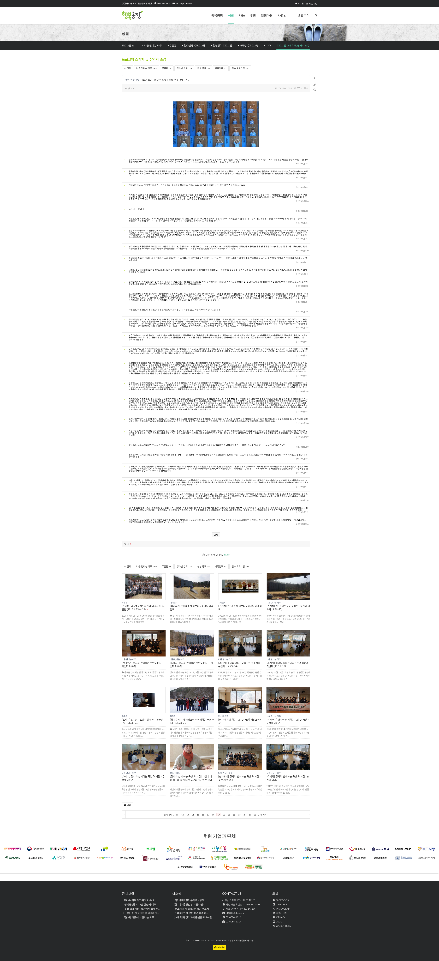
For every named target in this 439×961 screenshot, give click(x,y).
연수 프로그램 (240, 68)
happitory (129, 88)
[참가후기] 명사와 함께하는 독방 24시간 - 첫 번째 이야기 (239, 778)
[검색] (316, 15)
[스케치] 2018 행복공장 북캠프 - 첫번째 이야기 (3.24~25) (288, 607)
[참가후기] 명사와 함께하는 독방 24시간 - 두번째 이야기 (287, 721)
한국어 (305, 15)
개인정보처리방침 (235, 940)
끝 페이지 (264, 814)
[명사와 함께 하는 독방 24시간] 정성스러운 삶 (240, 721)
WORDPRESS (283, 925)
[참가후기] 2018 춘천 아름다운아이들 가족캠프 (191, 607)
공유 (216, 534)
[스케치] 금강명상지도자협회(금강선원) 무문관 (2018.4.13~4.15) (143, 607)
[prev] (124, 814)
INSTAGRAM (282, 908)
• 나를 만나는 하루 (152, 45)
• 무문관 (172, 45)
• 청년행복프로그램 (221, 45)
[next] (308, 814)
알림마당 (267, 15)
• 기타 (267, 45)
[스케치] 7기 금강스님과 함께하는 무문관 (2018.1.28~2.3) (142, 721)
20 (224, 815)
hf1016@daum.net (183, 3)
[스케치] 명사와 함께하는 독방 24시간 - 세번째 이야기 (191, 664)
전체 (128, 68)
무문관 (166, 68)
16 (203, 815)
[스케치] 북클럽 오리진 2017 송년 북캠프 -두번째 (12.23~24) (240, 664)
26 (255, 815)
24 (245, 815)
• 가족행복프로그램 (248, 45)
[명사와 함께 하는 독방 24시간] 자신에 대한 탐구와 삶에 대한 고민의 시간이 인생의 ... (191, 780)
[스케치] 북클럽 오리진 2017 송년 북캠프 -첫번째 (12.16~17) (288, 664)
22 (234, 815)
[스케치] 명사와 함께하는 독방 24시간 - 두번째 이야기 (143, 778)
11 (177, 815)
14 (193, 815)
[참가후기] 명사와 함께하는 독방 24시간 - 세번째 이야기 (143, 664)
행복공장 (139, 15)
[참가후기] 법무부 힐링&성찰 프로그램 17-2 (165, 80)
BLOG (278, 921)
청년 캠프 (203, 68)
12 (182, 815)
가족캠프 (220, 68)
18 (213, 815)
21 (229, 815)
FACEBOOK (282, 900)
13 (188, 815)
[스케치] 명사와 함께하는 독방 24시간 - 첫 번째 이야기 (287, 778)
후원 (253, 15)
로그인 (300, 3)
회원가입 (313, 3)
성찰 (231, 15)
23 (239, 815)
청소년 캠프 (184, 68)
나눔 (242, 15)
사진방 (282, 15)
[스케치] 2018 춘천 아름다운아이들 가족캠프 (240, 607)
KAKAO (280, 917)
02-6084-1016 (163, 3)
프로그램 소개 (129, 45)
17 (208, 815)
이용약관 (249, 940)
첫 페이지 (168, 814)
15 (198, 815)
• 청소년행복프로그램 (193, 45)
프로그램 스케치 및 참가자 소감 (293, 45)
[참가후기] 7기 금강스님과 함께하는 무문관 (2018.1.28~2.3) (192, 721)
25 (250, 815)
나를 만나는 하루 (146, 68)
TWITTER (281, 904)
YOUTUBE (281, 912)
